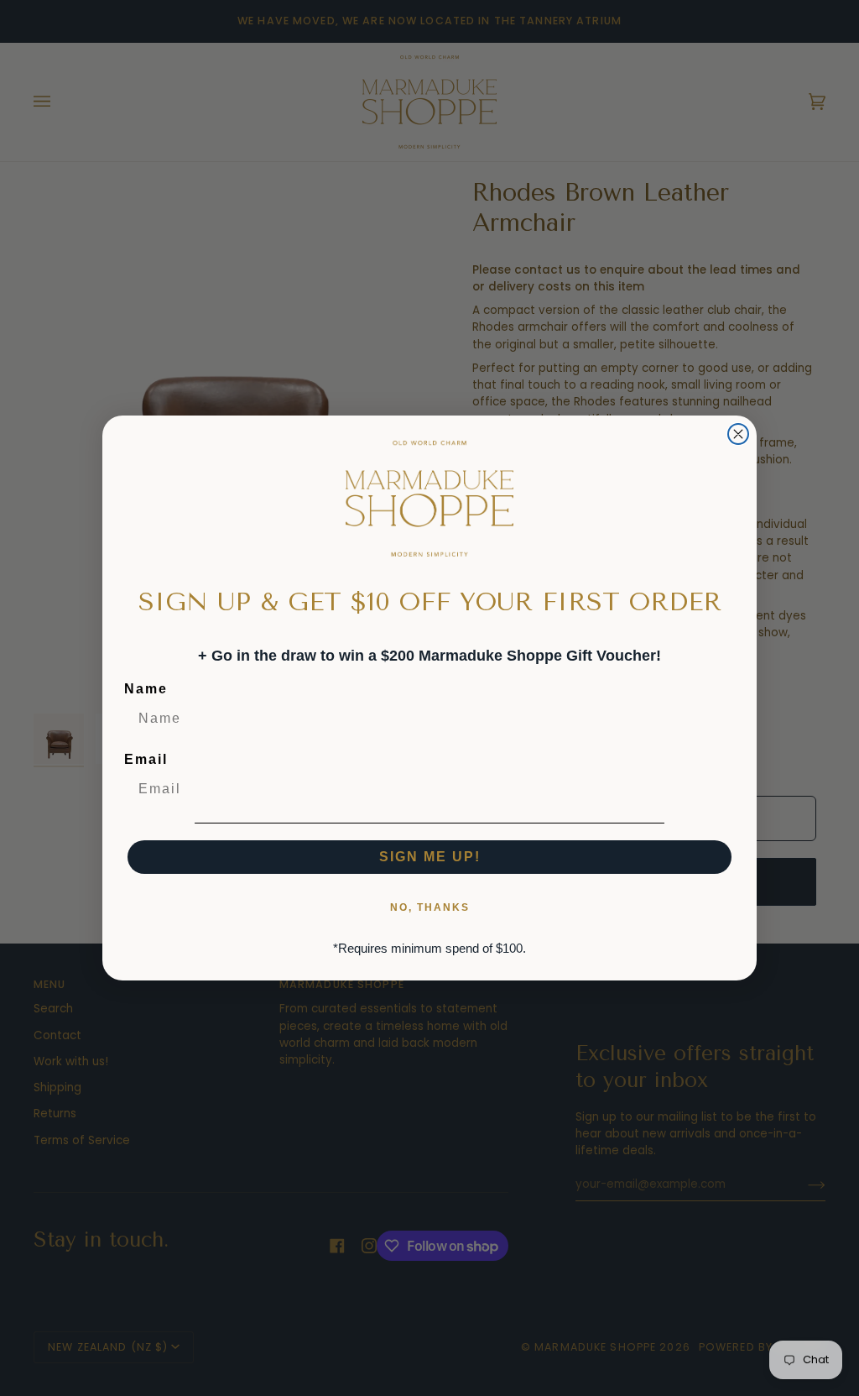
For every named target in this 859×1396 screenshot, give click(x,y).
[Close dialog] (738, 434)
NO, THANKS (430, 907)
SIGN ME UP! (430, 857)
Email (146, 759)
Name (146, 689)
